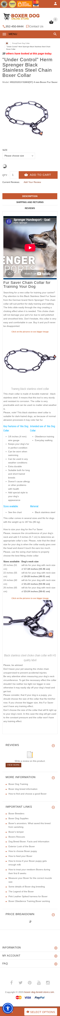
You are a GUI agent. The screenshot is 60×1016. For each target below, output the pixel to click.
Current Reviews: (11, 182)
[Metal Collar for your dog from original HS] (30, 626)
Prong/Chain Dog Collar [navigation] (21, 43)
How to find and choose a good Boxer (27, 793)
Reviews (30, 208)
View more (13, 765)
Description (29, 196)
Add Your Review (32, 182)
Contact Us (36, 26)
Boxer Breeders (16, 813)
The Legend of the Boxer (21, 891)
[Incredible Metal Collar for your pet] (30, 359)
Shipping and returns (30, 202)
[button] (54, 34)
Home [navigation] (7, 43)
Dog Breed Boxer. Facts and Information (28, 841)
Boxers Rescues (16, 836)
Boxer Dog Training (18, 784)
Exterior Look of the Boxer (21, 846)
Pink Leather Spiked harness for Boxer (28, 896)
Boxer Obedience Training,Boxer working (29, 901)
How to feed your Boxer (20, 856)
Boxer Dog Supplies (18, 818)
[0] (51, 23)
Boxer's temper (16, 832)
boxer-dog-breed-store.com (39, 992)
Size (4, 150)
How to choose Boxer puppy (22, 851)
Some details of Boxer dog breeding (26, 886)
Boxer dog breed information (22, 789)
